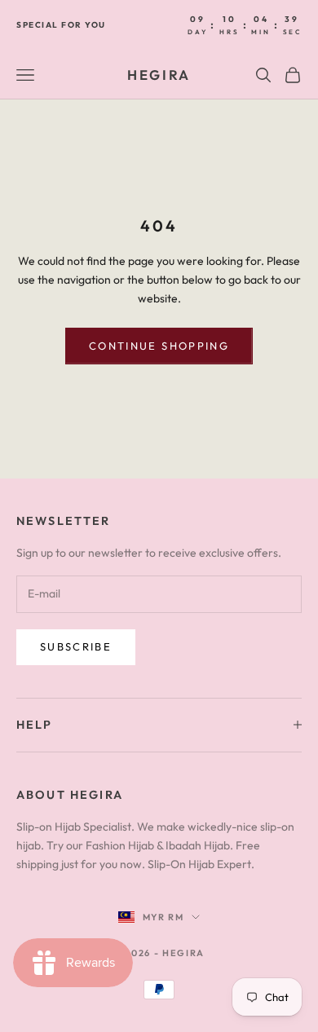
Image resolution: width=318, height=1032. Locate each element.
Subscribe (76, 646)
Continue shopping (159, 345)
